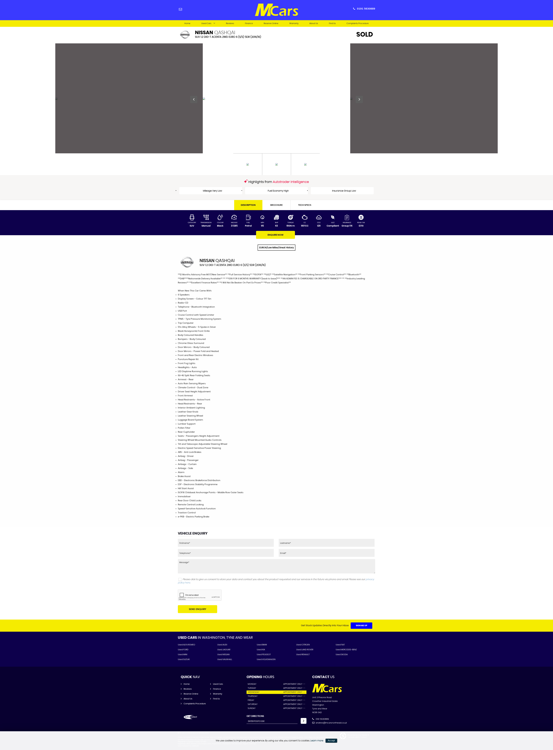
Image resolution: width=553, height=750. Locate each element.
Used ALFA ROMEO (186, 645)
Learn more (316, 740)
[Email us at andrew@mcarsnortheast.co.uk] (180, 9)
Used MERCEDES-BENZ (346, 650)
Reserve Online (271, 23)
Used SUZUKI (184, 659)
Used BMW (262, 645)
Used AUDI (222, 645)
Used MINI (182, 655)
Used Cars (206, 23)
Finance (249, 23)
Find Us (332, 23)
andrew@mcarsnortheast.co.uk (331, 723)
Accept (331, 740)
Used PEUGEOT (264, 655)
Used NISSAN (223, 655)
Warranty (294, 23)
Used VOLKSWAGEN (266, 659)
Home (187, 23)
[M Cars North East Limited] (327, 691)
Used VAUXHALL (224, 659)
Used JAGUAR (223, 650)
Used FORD (183, 650)
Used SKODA (342, 655)
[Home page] (276, 10)
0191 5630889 (366, 8)
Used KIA (261, 650)
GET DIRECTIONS (255, 716)
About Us (313, 23)
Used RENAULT (303, 655)
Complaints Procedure (357, 23)
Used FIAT (340, 645)
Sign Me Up (361, 626)
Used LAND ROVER (304, 650)
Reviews (230, 23)
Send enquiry (197, 609)
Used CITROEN (303, 645)
